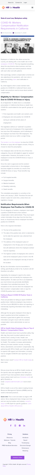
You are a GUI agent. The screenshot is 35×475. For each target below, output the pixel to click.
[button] (32, 7)
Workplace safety (20, 18)
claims (15, 79)
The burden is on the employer (10, 142)
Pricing (10, 434)
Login (25, 2)
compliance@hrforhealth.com (14, 382)
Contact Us (18, 2)
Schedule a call (25, 377)
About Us (10, 2)
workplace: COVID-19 (7, 64)
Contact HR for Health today (23, 360)
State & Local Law (7, 18)
